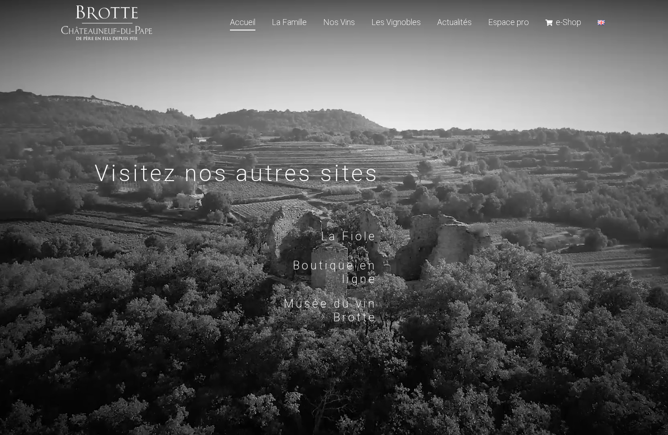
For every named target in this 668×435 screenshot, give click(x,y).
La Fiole (349, 237)
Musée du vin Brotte (330, 311)
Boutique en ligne (335, 273)
